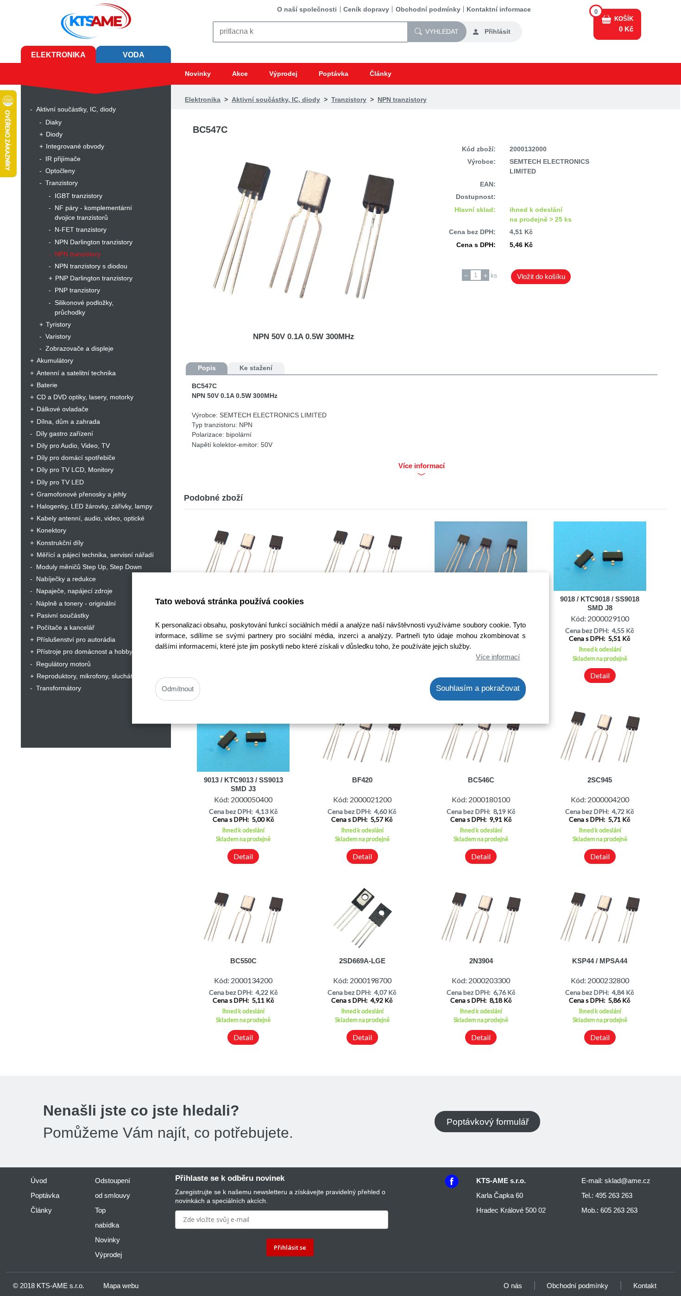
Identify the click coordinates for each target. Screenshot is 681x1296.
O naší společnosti (307, 9)
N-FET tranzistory (81, 229)
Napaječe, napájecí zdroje (74, 591)
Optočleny (60, 170)
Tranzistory (61, 182)
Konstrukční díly (60, 542)
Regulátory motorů (63, 664)
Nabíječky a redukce (66, 579)
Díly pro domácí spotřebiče (76, 457)
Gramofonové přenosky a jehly (81, 494)
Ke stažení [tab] (256, 368)
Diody (54, 134)
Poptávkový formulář (488, 1121)
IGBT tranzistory (78, 195)
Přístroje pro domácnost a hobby (84, 651)
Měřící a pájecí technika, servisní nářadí (95, 554)
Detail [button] (600, 675)
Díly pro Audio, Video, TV (73, 445)
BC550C (243, 961)
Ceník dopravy (366, 9)
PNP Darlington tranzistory (93, 278)
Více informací (498, 657)
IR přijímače (63, 158)
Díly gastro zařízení (64, 433)
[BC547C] (304, 230)
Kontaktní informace (499, 9)
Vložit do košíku (541, 276)
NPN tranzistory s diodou (91, 266)
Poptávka (333, 73)
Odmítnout (178, 689)
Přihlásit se (290, 1247)
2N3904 (481, 961)
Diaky (53, 122)
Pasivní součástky (63, 615)
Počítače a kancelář (66, 627)
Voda (134, 55)
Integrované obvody (75, 146)
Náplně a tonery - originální (76, 603)
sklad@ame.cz (627, 1180)
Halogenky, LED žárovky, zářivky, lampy (94, 506)
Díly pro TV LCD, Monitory (75, 469)
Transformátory (58, 688)
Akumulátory (55, 360)
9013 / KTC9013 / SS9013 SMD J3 (243, 784)
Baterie (47, 385)
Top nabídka (107, 1217)
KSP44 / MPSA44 (599, 961)
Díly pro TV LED (60, 482)
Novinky (198, 73)
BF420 (362, 780)
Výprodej (283, 73)
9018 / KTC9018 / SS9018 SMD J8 (599, 603)
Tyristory (58, 324)
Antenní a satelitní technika (76, 373)
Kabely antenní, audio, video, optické (91, 518)
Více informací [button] (421, 466)
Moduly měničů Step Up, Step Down (89, 566)
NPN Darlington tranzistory (93, 242)
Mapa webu (121, 1286)
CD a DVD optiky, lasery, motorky (85, 397)
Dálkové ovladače (62, 409)
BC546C (481, 780)
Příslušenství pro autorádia (76, 639)
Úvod (39, 1180)
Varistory (58, 336)
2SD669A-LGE (362, 961)
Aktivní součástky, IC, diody (76, 109)
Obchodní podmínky (428, 9)
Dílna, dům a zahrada (68, 421)
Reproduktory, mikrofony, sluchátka (88, 676)
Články (380, 73)
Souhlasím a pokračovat (478, 688)
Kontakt (644, 1286)
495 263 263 (613, 1195)
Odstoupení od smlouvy (112, 1188)
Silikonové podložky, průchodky (84, 307)
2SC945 (599, 780)
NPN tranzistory (78, 254)
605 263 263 (618, 1210)
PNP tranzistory (77, 290)
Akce (240, 73)
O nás (513, 1286)
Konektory (51, 530)
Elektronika (58, 55)
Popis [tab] (207, 368)
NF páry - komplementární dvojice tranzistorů (93, 212)
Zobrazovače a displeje (79, 348)
